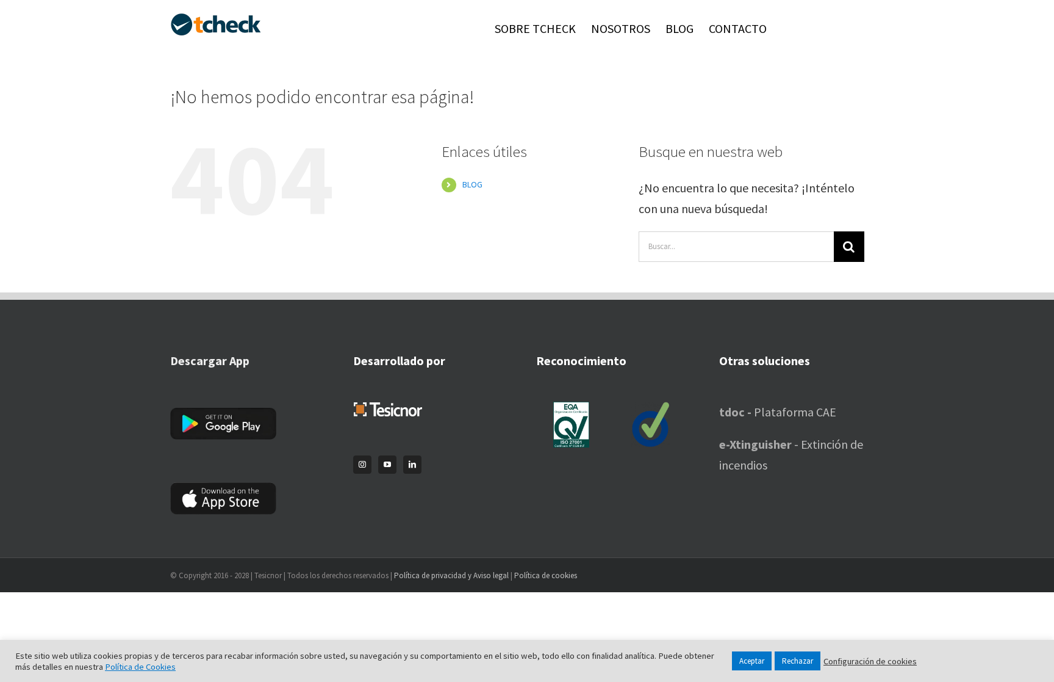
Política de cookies (545, 575)
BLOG (472, 184)
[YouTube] (387, 464)
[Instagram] (362, 464)
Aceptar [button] (751, 661)
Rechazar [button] (797, 661)
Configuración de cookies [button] (870, 661)
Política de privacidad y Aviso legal (451, 575)
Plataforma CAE (777, 411)
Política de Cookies (140, 666)
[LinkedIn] (412, 464)
